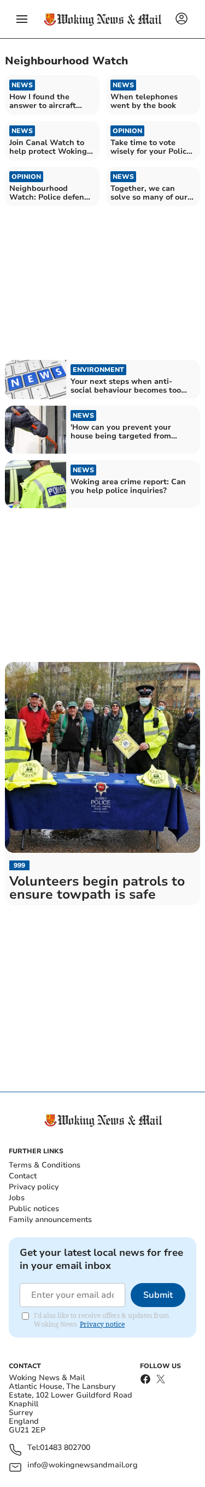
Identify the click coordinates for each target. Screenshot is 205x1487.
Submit (158, 1295)
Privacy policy (33, 1187)
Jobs (17, 1198)
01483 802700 (65, 1448)
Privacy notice (102, 1324)
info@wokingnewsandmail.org (82, 1465)
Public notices (34, 1208)
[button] (22, 19)
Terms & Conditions (44, 1165)
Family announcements (50, 1219)
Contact (23, 1176)
